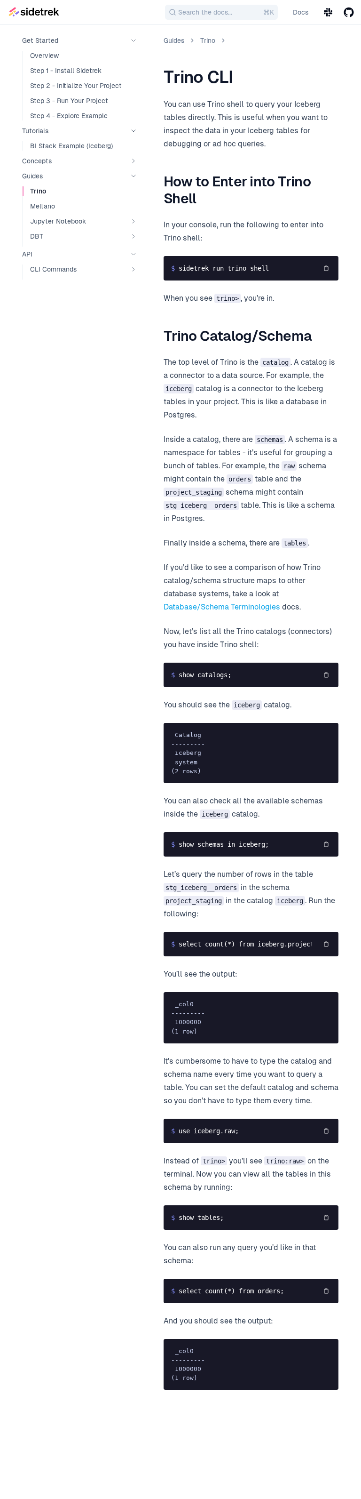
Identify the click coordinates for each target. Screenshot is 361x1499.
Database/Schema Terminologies (222, 606)
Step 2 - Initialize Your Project (76, 85)
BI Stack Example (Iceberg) (71, 146)
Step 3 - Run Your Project (69, 100)
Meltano (42, 206)
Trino (38, 191)
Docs (300, 12)
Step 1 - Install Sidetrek (66, 70)
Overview (44, 55)
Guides (174, 40)
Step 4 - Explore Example (69, 116)
